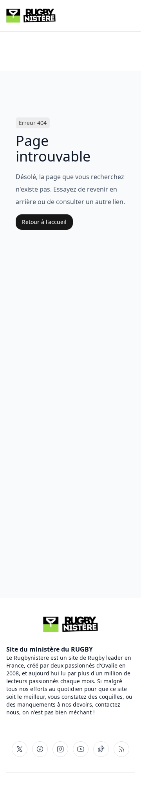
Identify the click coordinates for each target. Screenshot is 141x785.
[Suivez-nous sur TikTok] (101, 749)
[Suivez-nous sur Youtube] (81, 749)
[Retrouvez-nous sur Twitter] (19, 749)
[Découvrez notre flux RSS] (121, 749)
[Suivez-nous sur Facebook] (40, 749)
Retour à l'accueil (44, 222)
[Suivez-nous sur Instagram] (60, 749)
